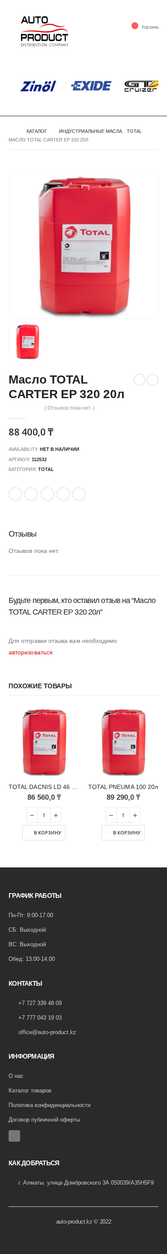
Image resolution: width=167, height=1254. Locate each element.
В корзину (47, 832)
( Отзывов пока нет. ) (70, 408)
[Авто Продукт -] (44, 31)
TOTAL (46, 469)
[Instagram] (14, 1136)
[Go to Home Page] (12, 131)
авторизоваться (31, 652)
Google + (63, 494)
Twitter (31, 494)
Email (79, 494)
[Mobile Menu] (15, 31)
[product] (44, 741)
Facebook (15, 494)
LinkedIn (47, 494)
